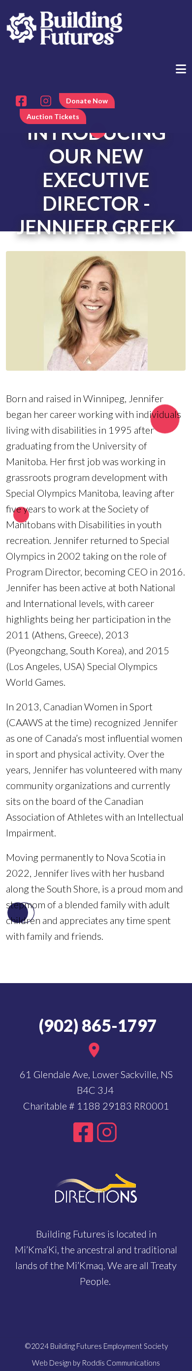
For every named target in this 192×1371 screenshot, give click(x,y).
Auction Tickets (53, 116)
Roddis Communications (121, 1362)
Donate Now (87, 100)
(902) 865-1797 (96, 1025)
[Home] (65, 26)
